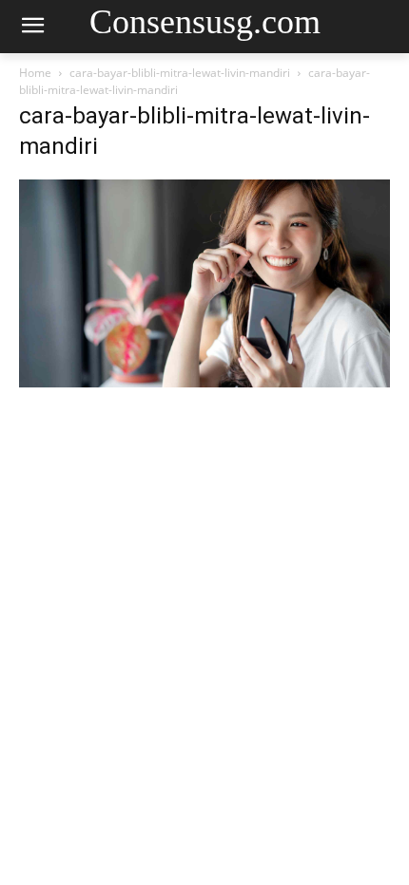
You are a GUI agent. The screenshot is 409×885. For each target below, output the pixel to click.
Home (35, 73)
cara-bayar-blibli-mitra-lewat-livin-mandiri (179, 73)
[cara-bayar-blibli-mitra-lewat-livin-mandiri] (204, 382)
